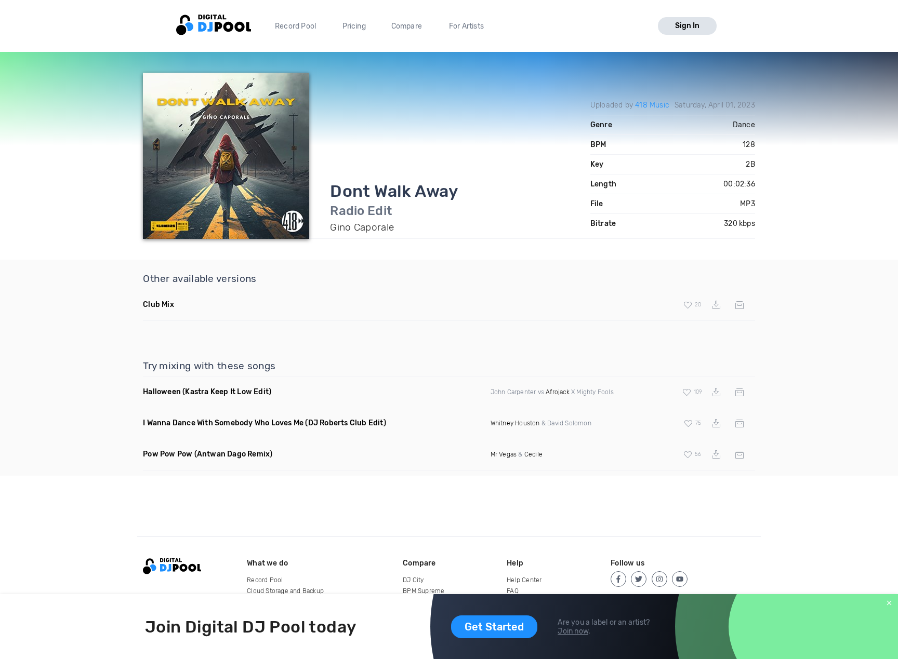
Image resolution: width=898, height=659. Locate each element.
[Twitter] (638, 579)
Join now (573, 631)
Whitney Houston (515, 423)
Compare (406, 26)
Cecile (533, 454)
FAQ (513, 591)
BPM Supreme (423, 591)
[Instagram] (659, 579)
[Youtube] (680, 579)
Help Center (524, 580)
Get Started (494, 627)
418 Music (652, 105)
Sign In (687, 25)
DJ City (413, 580)
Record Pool (295, 26)
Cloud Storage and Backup (285, 591)
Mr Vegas (504, 454)
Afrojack (558, 392)
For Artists (466, 26)
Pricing (354, 26)
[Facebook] (618, 579)
